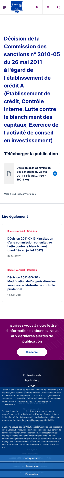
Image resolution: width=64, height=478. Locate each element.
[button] (58, 7)
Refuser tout (32, 466)
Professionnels (32, 375)
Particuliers (32, 380)
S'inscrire (32, 352)
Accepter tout (32, 458)
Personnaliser (32, 474)
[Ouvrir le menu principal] (4, 7)
